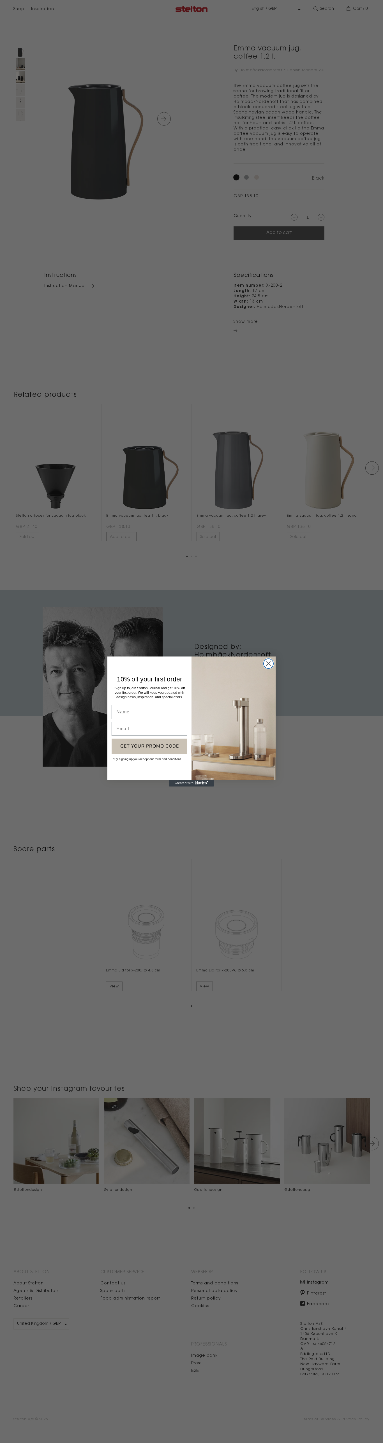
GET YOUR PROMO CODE (149, 746)
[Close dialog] (268, 664)
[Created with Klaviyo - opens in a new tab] (191, 783)
